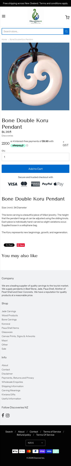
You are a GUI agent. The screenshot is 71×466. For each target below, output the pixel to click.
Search (9, 431)
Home (4, 39)
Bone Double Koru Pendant (21, 39)
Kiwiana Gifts (8, 394)
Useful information (11, 398)
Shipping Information (12, 386)
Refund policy (24, 434)
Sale (4, 348)
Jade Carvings (9, 311)
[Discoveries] (35, 16)
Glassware (7, 332)
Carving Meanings (11, 390)
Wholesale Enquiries (12, 381)
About (5, 365)
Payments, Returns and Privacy (18, 377)
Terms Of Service (45, 434)
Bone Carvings (9, 319)
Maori (5, 340)
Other (5, 344)
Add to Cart (35, 168)
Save (22, 245)
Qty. (3, 151)
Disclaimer (7, 373)
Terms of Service (52, 431)
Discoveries (7, 135)
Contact (6, 369)
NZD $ (31, 443)
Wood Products (10, 315)
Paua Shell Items (10, 327)
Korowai (6, 323)
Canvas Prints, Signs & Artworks (18, 336)
